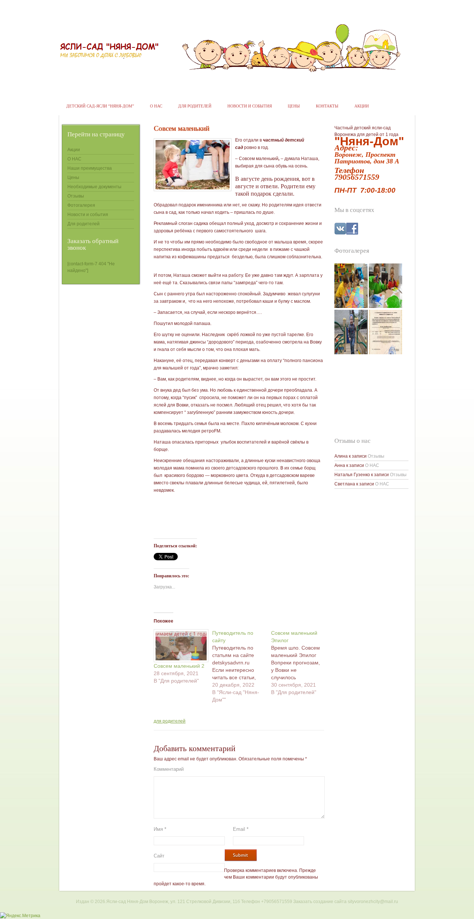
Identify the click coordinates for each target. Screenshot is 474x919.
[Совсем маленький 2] (179, 645)
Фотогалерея (81, 205)
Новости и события (249, 106)
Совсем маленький (181, 128)
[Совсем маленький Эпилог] (300, 662)
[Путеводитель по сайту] (241, 666)
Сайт (159, 856)
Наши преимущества (89, 168)
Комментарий (169, 769)
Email (240, 829)
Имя (160, 829)
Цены (294, 106)
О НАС (156, 106)
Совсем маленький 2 (179, 666)
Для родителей (194, 106)
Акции (361, 106)
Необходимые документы (94, 186)
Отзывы (75, 196)
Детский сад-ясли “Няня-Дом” (100, 106)
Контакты (327, 106)
